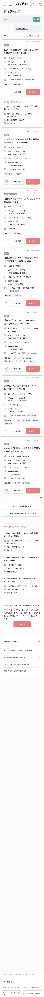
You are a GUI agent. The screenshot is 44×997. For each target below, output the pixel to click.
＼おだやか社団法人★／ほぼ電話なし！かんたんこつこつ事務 (21, 585)
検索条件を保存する (22, 29)
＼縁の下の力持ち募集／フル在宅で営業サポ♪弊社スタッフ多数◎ (21, 115)
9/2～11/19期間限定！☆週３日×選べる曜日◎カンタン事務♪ (21, 564)
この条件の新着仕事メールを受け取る (22, 513)
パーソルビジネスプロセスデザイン (11, 993)
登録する (22, 624)
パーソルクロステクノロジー (32, 993)
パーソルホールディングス (10, 988)
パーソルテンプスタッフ (31, 988)
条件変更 (37, 19)
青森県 (22, 974)
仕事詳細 (17, 92)
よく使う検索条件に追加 (22, 506)
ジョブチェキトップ (12, 974)
